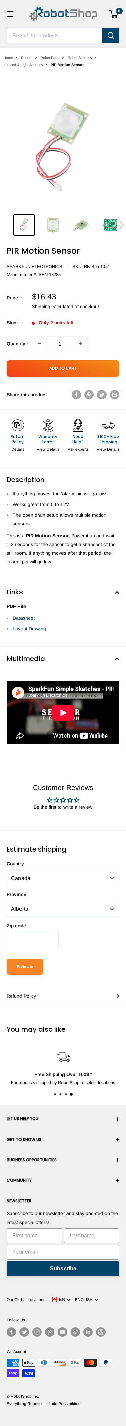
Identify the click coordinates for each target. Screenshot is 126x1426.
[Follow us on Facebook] (11, 1332)
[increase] (80, 344)
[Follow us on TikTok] (75, 1332)
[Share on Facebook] (76, 394)
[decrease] (39, 344)
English (85, 1299)
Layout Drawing (29, 628)
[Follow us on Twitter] (24, 1332)
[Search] (110, 35)
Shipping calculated (52, 306)
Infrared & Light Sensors (23, 65)
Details (17, 449)
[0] (114, 14)
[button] (121, 225)
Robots (27, 58)
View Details (48, 449)
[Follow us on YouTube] (62, 1332)
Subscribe (63, 1268)
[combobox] (54, 35)
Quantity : (17, 343)
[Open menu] (10, 14)
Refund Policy (21, 996)
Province (16, 894)
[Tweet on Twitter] (102, 394)
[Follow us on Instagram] (37, 1332)
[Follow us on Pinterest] (49, 1332)
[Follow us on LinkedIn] (88, 1332)
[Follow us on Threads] (101, 1332)
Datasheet (24, 618)
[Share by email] (114, 394)
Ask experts (78, 449)
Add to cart (63, 368)
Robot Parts (50, 58)
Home (8, 58)
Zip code (16, 925)
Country (15, 863)
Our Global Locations (26, 1299)
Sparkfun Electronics (34, 266)
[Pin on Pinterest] (89, 394)
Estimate (25, 966)
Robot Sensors (80, 58)
